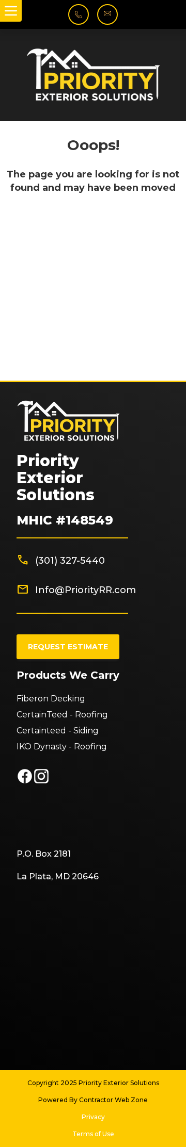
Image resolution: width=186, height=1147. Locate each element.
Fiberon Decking (51, 698)
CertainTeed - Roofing (62, 714)
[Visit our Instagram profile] (41, 781)
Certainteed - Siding (58, 730)
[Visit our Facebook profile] (25, 781)
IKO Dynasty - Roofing (62, 746)
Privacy (93, 1117)
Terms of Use (93, 1134)
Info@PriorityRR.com (85, 590)
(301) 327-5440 (70, 560)
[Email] (107, 18)
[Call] (78, 20)
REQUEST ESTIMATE (68, 646)
